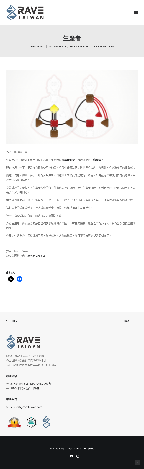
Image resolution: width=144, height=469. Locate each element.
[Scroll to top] (137, 462)
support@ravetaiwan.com (26, 407)
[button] (136, 12)
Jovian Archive (78, 46)
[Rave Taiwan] (25, 13)
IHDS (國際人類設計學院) (25, 388)
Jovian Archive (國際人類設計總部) (31, 383)
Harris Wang (106, 46)
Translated (59, 46)
